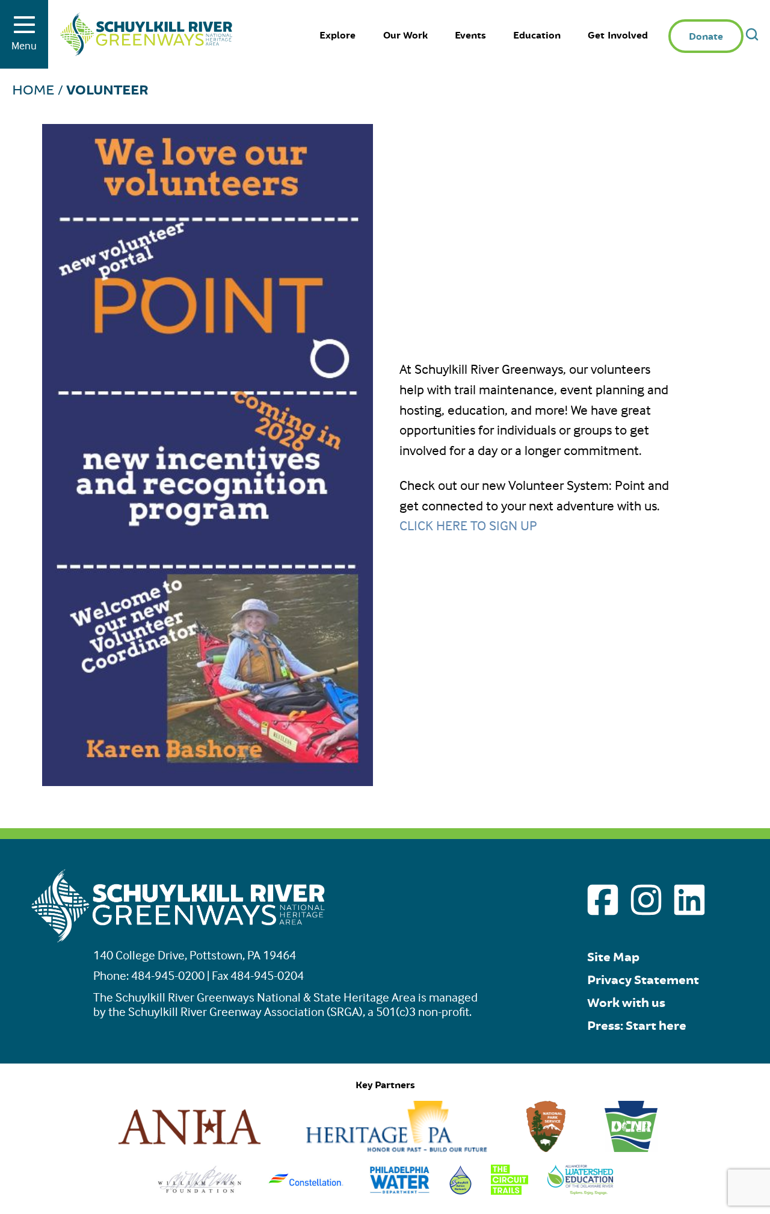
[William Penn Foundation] (200, 1190)
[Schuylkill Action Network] (460, 1190)
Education (537, 35)
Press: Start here (636, 1026)
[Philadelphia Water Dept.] (400, 1190)
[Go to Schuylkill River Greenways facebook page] (602, 899)
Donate (706, 37)
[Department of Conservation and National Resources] (631, 1147)
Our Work (405, 35)
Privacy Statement (643, 980)
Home (33, 90)
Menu (24, 45)
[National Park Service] (546, 1147)
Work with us (626, 1003)
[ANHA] (189, 1147)
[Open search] (752, 34)
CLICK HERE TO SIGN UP (468, 525)
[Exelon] (306, 1190)
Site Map (613, 957)
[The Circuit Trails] (509, 1190)
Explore (337, 35)
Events (470, 35)
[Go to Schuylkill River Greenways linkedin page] (689, 899)
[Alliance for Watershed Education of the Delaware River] (580, 1190)
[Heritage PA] (396, 1147)
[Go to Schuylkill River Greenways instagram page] (646, 899)
